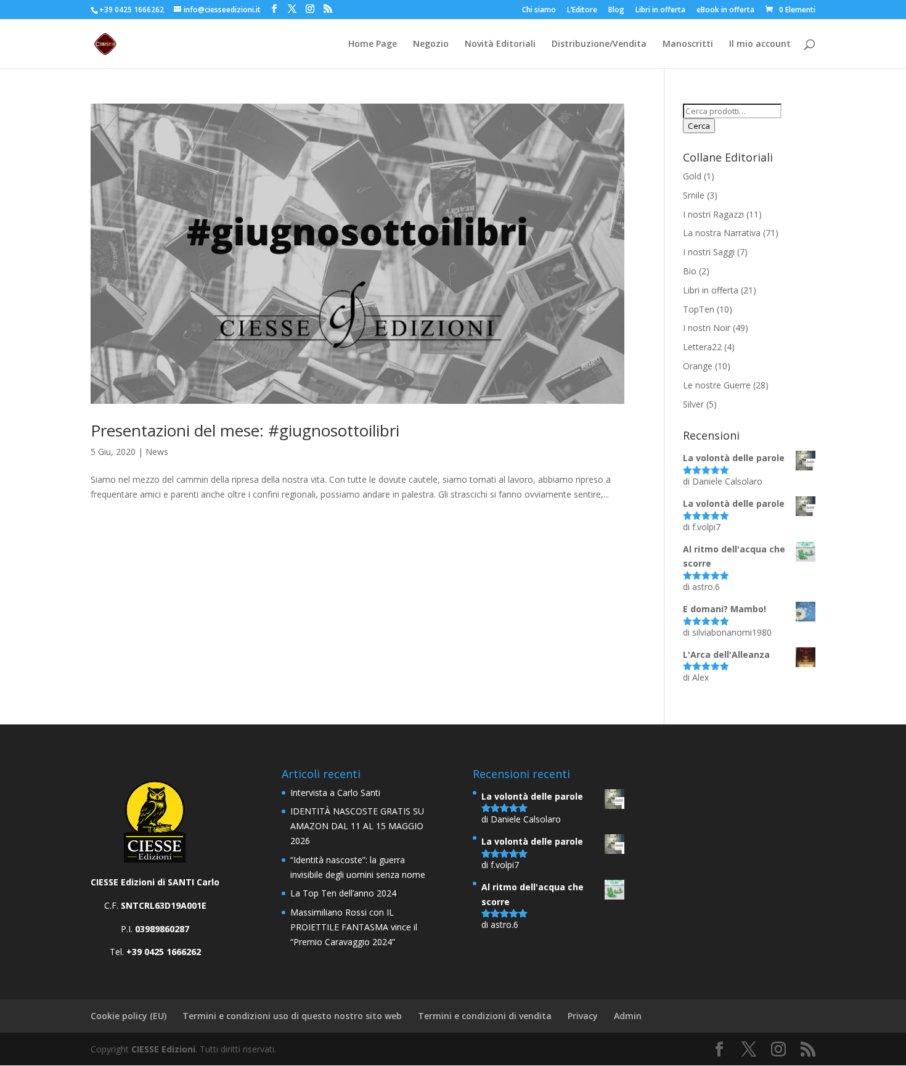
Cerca (699, 125)
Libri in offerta (660, 10)
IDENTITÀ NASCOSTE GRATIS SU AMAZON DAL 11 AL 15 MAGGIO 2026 (357, 826)
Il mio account (760, 44)
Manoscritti (688, 44)
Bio (689, 271)
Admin (628, 1016)
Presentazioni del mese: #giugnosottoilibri (245, 430)
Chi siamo (539, 10)
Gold (692, 176)
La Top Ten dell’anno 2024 (343, 893)
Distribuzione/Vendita (599, 44)
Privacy (583, 1016)
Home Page (372, 44)
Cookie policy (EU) (128, 1016)
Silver (693, 404)
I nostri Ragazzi (713, 214)
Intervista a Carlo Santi (335, 792)
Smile (693, 195)
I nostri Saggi (709, 252)
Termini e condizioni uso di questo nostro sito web (292, 1016)
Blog (616, 10)
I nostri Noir (706, 328)
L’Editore (582, 10)
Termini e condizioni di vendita (485, 1016)
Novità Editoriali (500, 44)
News (156, 451)
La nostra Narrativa (722, 233)
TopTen (698, 309)
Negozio (431, 44)
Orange (697, 366)
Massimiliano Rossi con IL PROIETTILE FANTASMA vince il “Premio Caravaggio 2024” (353, 927)
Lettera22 (702, 347)
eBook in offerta (725, 10)
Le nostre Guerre (717, 385)
